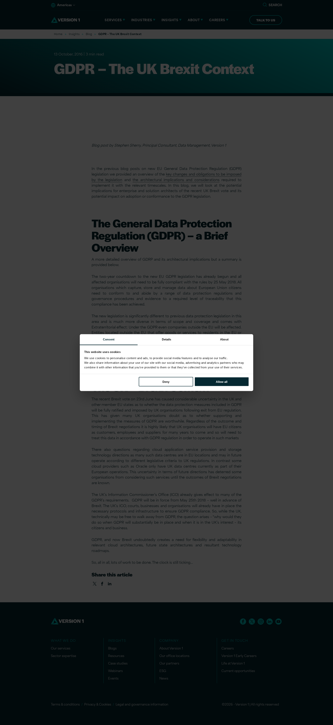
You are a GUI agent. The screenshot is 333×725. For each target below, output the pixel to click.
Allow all (221, 381)
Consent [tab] (108, 339)
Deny (165, 381)
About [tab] (224, 339)
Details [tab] (166, 339)
